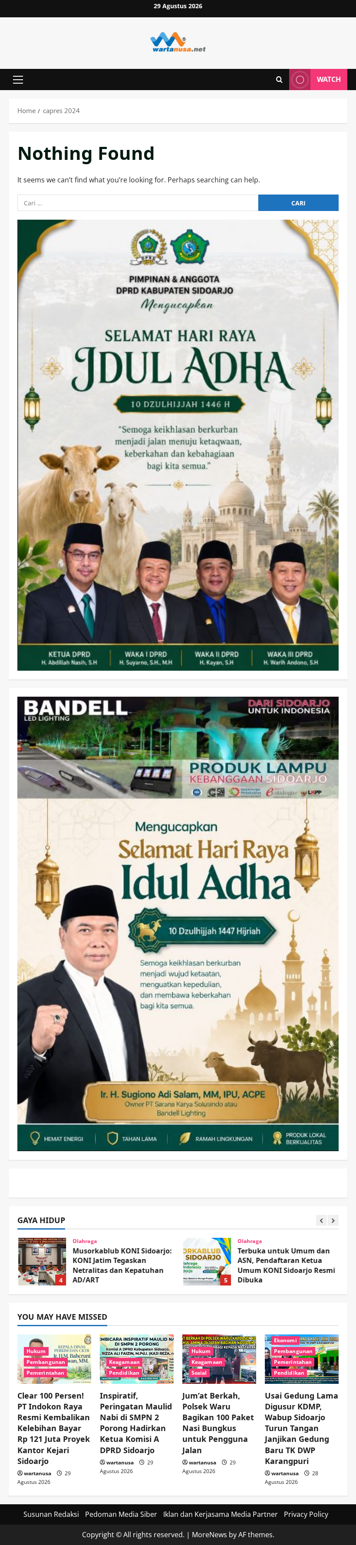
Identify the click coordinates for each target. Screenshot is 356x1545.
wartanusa (37, 1473)
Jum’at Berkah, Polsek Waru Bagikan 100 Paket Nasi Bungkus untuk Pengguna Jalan (218, 1422)
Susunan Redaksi (51, 1514)
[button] (18, 80)
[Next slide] (333, 1220)
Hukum (36, 1351)
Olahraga (84, 1241)
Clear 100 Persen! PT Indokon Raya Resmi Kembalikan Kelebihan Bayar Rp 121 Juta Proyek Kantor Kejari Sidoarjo (53, 1428)
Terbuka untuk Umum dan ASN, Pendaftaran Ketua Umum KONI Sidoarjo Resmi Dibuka (206, 1261)
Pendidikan (124, 1372)
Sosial (199, 1372)
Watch (329, 79)
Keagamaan (124, 1362)
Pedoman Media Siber (121, 1514)
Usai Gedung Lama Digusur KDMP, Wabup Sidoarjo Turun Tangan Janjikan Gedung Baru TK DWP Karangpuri (301, 1428)
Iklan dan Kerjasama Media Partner (220, 1514)
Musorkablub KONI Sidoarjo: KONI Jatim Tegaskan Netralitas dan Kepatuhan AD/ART (41, 1261)
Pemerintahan (45, 1372)
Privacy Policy (306, 1514)
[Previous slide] (321, 1220)
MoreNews (209, 1534)
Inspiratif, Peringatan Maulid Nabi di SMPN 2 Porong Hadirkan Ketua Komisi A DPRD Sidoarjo (136, 1422)
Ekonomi (285, 1340)
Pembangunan (45, 1362)
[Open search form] (279, 79)
